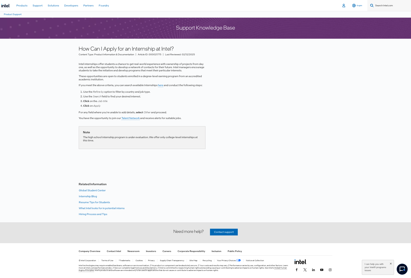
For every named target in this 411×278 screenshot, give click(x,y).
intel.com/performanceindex (99, 268)
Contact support (224, 232)
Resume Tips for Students (94, 202)
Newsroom (133, 251)
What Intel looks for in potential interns (102, 208)
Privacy (151, 260)
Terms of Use (107, 260)
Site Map (193, 260)
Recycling (207, 260)
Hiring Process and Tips (93, 214)
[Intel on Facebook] (296, 269)
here (160, 85)
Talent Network (130, 118)
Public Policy (235, 251)
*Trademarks (124, 260)
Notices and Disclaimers (146, 268)
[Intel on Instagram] (330, 269)
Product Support (13, 14)
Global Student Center (92, 190)
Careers (166, 251)
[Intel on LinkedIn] (313, 269)
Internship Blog (88, 196)
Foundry (104, 5)
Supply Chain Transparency (172, 260)
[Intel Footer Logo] (300, 261)
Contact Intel (114, 251)
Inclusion (216, 251)
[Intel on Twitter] (305, 269)
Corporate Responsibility (191, 251)
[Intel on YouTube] (321, 269)
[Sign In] (344, 5)
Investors (151, 251)
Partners (88, 5)
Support (38, 5)
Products (21, 5)
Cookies (139, 260)
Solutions (53, 5)
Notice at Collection (255, 260)
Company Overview (89, 251)
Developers (71, 5)
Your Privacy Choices (226, 260)
